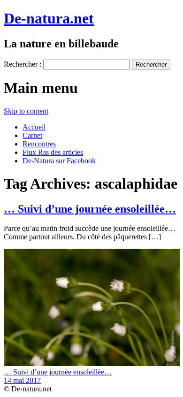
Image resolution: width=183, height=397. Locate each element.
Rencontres (39, 144)
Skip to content (26, 111)
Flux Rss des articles (53, 152)
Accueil (34, 127)
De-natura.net (49, 18)
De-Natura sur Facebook (59, 161)
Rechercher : (22, 64)
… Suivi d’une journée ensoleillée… (90, 209)
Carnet (32, 135)
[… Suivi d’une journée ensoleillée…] (92, 363)
